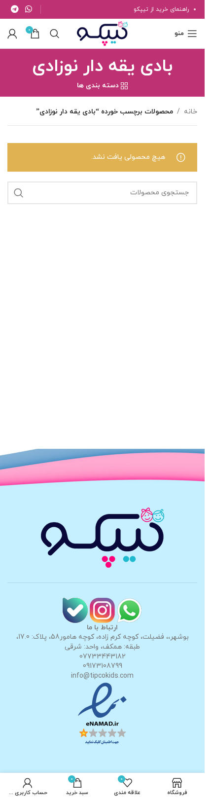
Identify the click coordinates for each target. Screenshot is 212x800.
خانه (190, 111)
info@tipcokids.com (102, 676)
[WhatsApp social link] (28, 9)
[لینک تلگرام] (14, 9)
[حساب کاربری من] (12, 33)
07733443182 (102, 656)
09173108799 (102, 666)
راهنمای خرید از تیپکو (161, 9)
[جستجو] (55, 33)
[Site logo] (102, 32)
